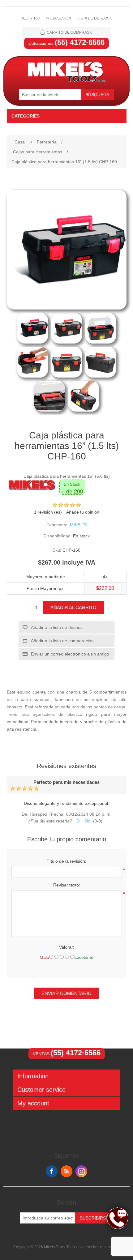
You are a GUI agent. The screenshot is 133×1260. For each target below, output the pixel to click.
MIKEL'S (78, 524)
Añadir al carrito (73, 607)
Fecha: (58, 814)
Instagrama (81, 1171)
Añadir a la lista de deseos (57, 627)
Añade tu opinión (82, 512)
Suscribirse (94, 1217)
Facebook (52, 1171)
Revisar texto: (66, 884)
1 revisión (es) (48, 512)
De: (25, 814)
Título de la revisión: (66, 861)
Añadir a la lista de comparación (62, 640)
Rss (66, 1171)
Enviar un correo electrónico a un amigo (70, 653)
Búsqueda (97, 94)
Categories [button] (25, 115)
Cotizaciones (66, 43)
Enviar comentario (66, 993)
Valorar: (66, 947)
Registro (30, 18)
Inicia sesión (58, 18)
